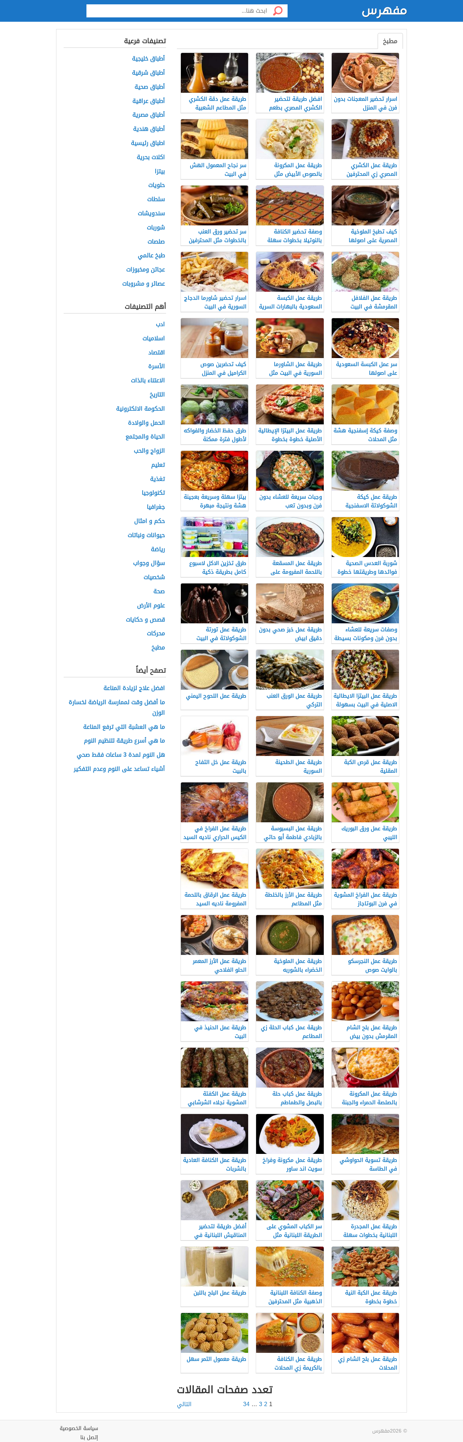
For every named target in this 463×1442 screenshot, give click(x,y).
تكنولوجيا (153, 493)
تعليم (158, 465)
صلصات (156, 242)
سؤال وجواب (149, 563)
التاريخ (157, 395)
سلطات (156, 199)
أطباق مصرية (148, 115)
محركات (156, 633)
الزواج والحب (149, 451)
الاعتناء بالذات (148, 380)
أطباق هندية (149, 129)
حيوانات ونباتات (146, 535)
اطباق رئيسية (148, 143)
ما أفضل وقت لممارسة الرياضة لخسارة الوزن (117, 707)
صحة (159, 591)
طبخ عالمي (151, 255)
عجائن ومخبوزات (145, 270)
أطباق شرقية (148, 73)
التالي (184, 1404)
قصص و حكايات (145, 620)
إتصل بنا (89, 1437)
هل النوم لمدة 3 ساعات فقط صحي (121, 755)
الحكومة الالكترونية (140, 409)
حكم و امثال (149, 521)
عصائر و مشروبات (143, 284)
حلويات (156, 185)
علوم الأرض (151, 606)
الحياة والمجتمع (145, 437)
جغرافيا (156, 507)
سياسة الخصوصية (79, 1428)
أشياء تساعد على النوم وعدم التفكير (119, 769)
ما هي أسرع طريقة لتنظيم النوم (124, 741)
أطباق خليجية (148, 59)
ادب (160, 324)
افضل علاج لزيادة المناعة (134, 688)
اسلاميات (154, 338)
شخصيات (154, 577)
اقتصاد (156, 353)
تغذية (157, 479)
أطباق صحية (150, 87)
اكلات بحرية (151, 157)
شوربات (156, 228)
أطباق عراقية (148, 101)
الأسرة (156, 366)
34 (246, 1404)
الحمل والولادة (146, 423)
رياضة (158, 549)
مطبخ (390, 41)
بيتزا (160, 171)
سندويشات (151, 213)
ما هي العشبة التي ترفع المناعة (124, 727)
